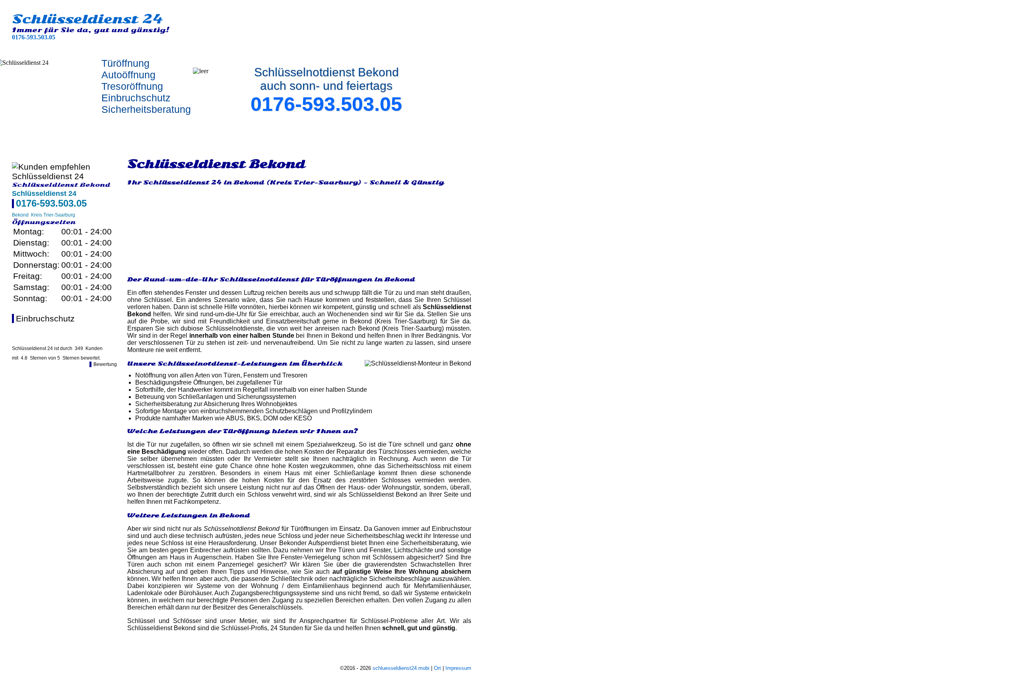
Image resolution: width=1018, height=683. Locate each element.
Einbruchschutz (45, 318)
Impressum (458, 668)
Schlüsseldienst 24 (87, 19)
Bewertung (105, 364)
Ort (437, 668)
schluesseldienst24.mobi (401, 668)
